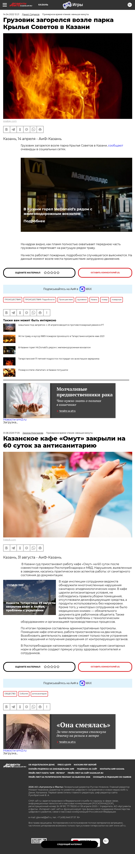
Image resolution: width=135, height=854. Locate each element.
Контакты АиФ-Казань (112, 769)
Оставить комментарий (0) (105, 273)
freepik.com (9, 539)
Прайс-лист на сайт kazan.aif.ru (85, 773)
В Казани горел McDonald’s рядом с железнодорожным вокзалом (58, 211)
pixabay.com (10, 121)
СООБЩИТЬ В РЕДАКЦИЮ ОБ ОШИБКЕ (112, 777)
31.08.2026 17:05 (11, 433)
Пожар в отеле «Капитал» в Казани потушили (43, 370)
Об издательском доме (41, 765)
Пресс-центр (64, 765)
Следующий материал (69, 844)
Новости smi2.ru (15, 419)
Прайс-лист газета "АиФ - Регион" (46, 773)
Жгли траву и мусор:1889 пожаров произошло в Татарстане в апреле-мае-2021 (61, 336)
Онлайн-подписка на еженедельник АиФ (51, 769)
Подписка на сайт (87, 769)
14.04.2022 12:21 (11, 14)
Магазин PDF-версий (85, 765)
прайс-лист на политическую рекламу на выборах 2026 (59, 777)
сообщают (115, 145)
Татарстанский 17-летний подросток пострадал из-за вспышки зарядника (58, 358)
